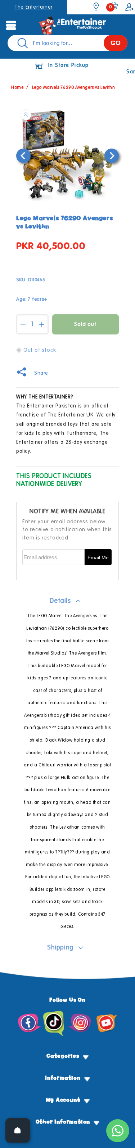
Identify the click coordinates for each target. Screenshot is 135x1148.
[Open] (17, 1130)
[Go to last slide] (23, 156)
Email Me (98, 557)
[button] (11, 25)
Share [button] (41, 373)
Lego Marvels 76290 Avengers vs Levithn (73, 88)
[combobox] (67, 43)
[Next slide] (111, 156)
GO (116, 42)
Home (17, 88)
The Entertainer (33, 7)
